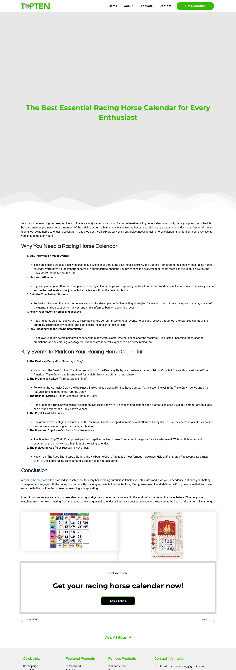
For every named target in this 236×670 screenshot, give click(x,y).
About (128, 6)
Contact (165, 6)
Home (113, 6)
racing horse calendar (39, 480)
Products (146, 6)
